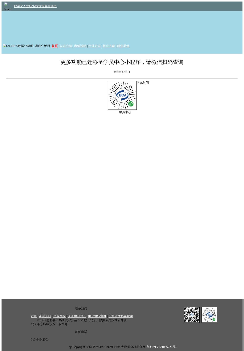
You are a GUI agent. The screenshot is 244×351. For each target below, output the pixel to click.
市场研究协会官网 (120, 316)
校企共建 (109, 46)
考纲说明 (80, 46)
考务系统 (59, 316)
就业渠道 (123, 46)
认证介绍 (66, 46)
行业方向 (94, 46)
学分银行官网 (97, 316)
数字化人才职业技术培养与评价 (35, 6)
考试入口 (45, 316)
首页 (34, 316)
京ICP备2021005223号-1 (162, 347)
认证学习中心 (77, 316)
